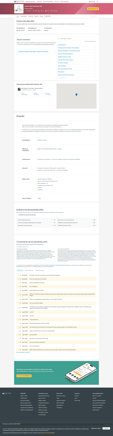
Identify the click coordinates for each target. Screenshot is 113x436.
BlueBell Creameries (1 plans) (64, 56)
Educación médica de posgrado (99, 400)
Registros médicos (42, 400)
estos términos (93, 41)
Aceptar (106, 428)
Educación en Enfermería (98, 405)
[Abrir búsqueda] (97, 1)
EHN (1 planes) (61, 71)
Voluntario (77, 395)
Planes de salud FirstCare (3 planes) (66, 74)
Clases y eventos (23, 395)
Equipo (17, 16)
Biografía (36, 16)
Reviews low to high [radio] (40, 270)
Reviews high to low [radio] (29, 270)
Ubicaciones (30, 16)
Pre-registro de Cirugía (43, 412)
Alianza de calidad (60, 402)
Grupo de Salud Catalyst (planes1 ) (66, 59)
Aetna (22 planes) (62, 44)
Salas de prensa (59, 405)
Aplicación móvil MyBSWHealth (26, 410)
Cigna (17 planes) (62, 65)
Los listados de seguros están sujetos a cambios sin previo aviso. (33, 51)
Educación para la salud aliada (99, 402)
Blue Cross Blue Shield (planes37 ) (65, 53)
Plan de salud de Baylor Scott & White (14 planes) (69, 50)
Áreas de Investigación (97, 407)
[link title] (19, 1)
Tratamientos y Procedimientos (26, 407)
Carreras (94, 398)
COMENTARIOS (47, 16)
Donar (76, 398)
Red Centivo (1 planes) (63, 62)
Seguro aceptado (42, 405)
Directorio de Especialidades (26, 405)
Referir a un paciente (97, 395)
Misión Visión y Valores (60, 395)
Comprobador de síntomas (43, 395)
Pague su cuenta (41, 398)
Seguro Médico (24, 16)
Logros (57, 398)
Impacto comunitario (60, 400)
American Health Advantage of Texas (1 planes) (68, 47)
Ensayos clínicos (96, 410)
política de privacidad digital (48, 432)
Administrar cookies (96, 428)
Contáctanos (59, 407)
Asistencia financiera (42, 407)
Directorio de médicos (24, 400)
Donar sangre (77, 400)
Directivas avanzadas (42, 410)
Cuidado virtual (23, 398)
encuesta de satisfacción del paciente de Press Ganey (56, 265)
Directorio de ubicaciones (25, 402)
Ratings (41, 16)
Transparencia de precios (43, 402)
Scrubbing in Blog (42, 414)
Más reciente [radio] (20, 270)
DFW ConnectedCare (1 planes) (65, 68)
